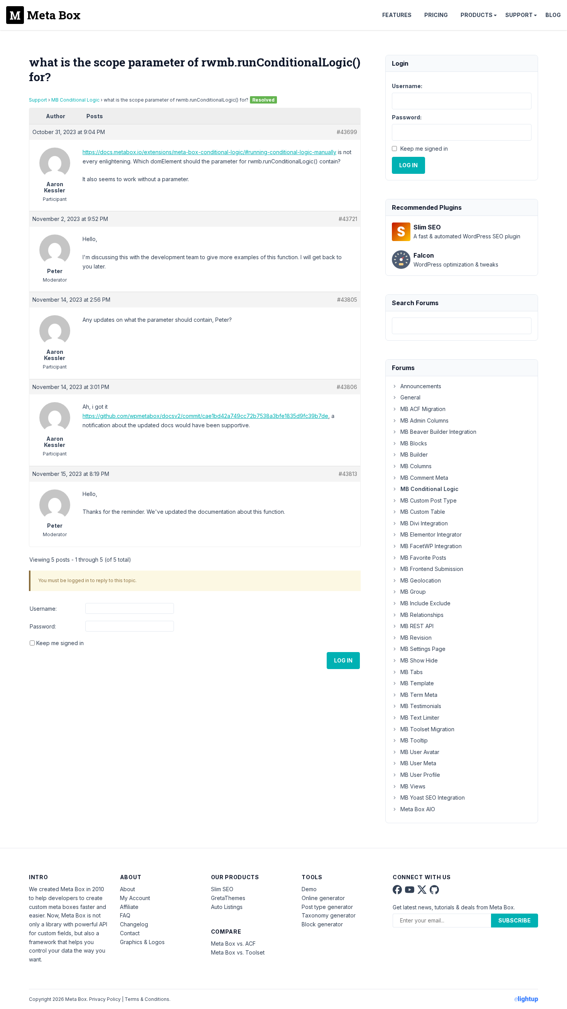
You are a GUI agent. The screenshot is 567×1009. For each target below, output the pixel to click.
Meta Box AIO (417, 809)
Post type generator (327, 907)
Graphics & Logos (142, 942)
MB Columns (416, 466)
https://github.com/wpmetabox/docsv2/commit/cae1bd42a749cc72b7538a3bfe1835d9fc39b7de (205, 416)
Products (477, 15)
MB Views (412, 786)
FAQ (125, 915)
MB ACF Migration (423, 409)
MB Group (413, 591)
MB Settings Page (423, 648)
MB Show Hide (419, 660)
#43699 (347, 132)
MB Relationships (422, 615)
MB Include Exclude (425, 603)
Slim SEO (222, 889)
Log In (343, 660)
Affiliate (129, 907)
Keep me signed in (60, 643)
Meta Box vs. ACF (233, 943)
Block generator (322, 924)
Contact (130, 933)
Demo (309, 889)
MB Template (417, 683)
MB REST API (417, 626)
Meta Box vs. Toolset (238, 952)
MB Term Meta (418, 694)
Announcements (420, 386)
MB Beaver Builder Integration (438, 431)
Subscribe (514, 920)
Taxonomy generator (329, 915)
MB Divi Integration (424, 523)
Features (397, 15)
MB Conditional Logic (75, 100)
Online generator (323, 898)
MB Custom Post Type (428, 500)
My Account (135, 898)
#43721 (348, 219)
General (410, 397)
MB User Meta (418, 763)
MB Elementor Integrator (431, 534)
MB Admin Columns (424, 420)
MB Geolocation (420, 580)
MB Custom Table (422, 511)
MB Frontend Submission (431, 569)
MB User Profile (420, 774)
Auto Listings (227, 907)
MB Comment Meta (424, 477)
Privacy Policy (105, 999)
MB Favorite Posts (423, 557)
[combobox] (462, 326)
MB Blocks (413, 443)
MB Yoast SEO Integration (432, 797)
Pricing (436, 15)
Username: (43, 608)
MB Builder (414, 454)
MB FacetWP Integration (431, 546)
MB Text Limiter (419, 717)
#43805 (347, 299)
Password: (43, 626)
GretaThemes (228, 898)
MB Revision (416, 637)
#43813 (348, 474)
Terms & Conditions (147, 999)
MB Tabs (411, 672)
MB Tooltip (414, 740)
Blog (553, 15)
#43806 (347, 387)
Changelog (134, 924)
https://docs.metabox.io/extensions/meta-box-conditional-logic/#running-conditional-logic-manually (209, 152)
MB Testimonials (420, 706)
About (127, 889)
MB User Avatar (419, 752)
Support (519, 15)
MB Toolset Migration (427, 729)
